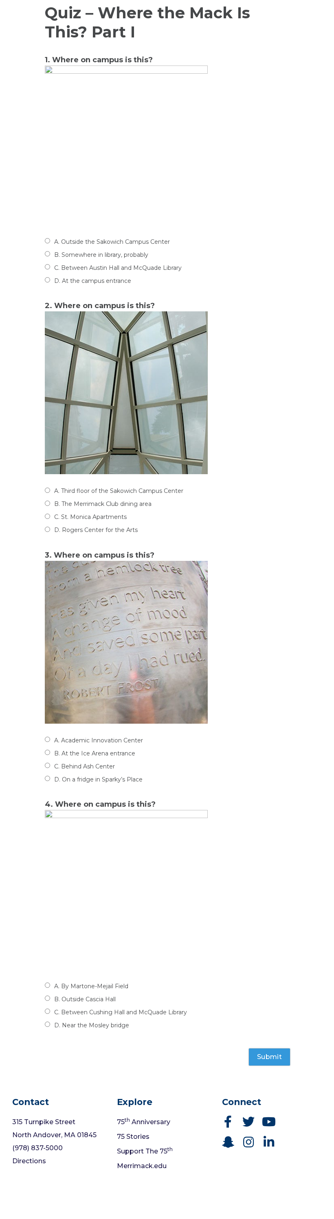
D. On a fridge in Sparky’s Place (98, 779)
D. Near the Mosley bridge (91, 1025)
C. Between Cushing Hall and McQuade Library (120, 1012)
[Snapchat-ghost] (228, 1142)
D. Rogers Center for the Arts (96, 530)
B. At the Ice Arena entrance (94, 753)
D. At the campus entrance (92, 281)
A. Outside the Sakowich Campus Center (112, 241)
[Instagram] (248, 1142)
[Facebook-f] (228, 1122)
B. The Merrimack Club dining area (103, 504)
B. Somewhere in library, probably (101, 254)
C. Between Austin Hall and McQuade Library (118, 267)
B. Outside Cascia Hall (85, 999)
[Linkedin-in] (269, 1142)
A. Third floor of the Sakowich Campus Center (118, 491)
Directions (29, 1161)
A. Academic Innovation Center (98, 740)
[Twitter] (248, 1122)
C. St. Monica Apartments (90, 517)
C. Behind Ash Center (84, 766)
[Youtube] (269, 1122)
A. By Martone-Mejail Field (91, 986)
